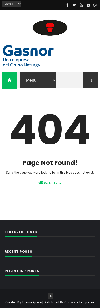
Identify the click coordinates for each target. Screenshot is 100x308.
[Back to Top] (50, 296)
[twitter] (74, 5)
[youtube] (81, 5)
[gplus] (95, 5)
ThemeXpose (32, 302)
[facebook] (67, 5)
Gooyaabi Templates (79, 302)
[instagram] (88, 5)
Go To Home (52, 183)
